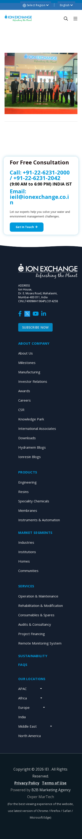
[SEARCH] (66, 18)
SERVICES (26, 586)
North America (29, 735)
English (65, 5)
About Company (34, 343)
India (22, 717)
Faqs (22, 664)
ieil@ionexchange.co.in (39, 199)
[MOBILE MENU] (75, 18)
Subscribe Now (35, 327)
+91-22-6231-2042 (36, 178)
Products (27, 472)
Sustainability (32, 655)
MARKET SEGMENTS (35, 532)
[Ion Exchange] (18, 18)
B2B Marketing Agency (51, 789)
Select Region (36, 5)
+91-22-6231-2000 (46, 172)
